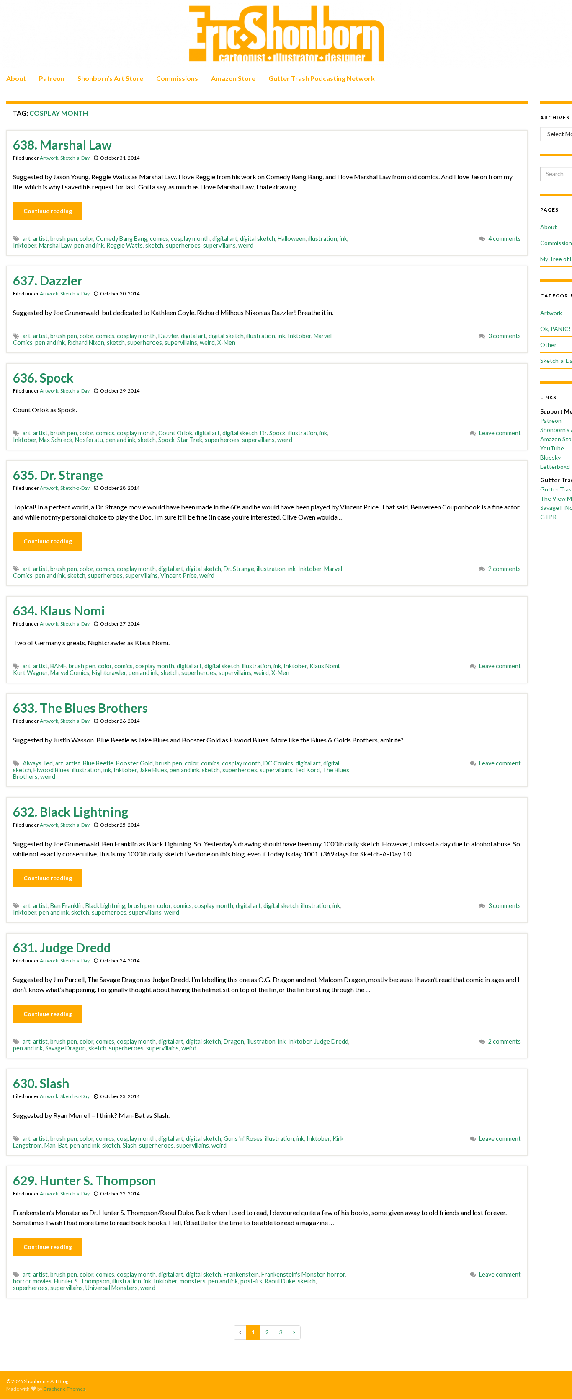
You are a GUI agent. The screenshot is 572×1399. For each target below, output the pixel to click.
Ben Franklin (66, 905)
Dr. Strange (239, 568)
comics (159, 238)
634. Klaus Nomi (59, 610)
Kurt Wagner (30, 672)
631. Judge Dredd (62, 947)
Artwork (49, 158)
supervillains (219, 245)
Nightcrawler (109, 672)
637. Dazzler (47, 280)
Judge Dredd (331, 1041)
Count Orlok (175, 433)
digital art (224, 238)
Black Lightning (105, 905)
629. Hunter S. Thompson (84, 1180)
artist (40, 238)
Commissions (177, 78)
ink (343, 238)
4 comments (504, 238)
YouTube (552, 448)
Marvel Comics (69, 672)
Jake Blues (153, 769)
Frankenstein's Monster (293, 1274)
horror (336, 1274)
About (16, 78)
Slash (130, 1145)
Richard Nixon (85, 342)
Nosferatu (89, 439)
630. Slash (41, 1083)
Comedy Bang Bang (121, 238)
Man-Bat (55, 1145)
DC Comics (278, 763)
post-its (251, 1281)
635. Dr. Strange (58, 474)
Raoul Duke (280, 1281)
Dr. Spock (273, 433)
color (86, 238)
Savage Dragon (65, 1048)
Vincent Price (178, 575)
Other (548, 344)
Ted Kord (307, 769)
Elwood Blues (51, 769)
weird (245, 245)
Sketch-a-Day (75, 158)
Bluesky (550, 457)
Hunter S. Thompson (82, 1281)
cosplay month (190, 238)
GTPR (548, 516)
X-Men (226, 342)
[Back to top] (553, 1380)
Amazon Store (233, 78)
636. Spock (43, 377)
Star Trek (189, 439)
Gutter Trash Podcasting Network (321, 78)
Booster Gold (134, 763)
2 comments (504, 568)
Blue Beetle (98, 763)
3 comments (504, 335)
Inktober (24, 245)
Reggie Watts (124, 245)
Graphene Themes (64, 1389)
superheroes (183, 245)
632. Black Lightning (70, 811)
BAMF (58, 666)
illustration (322, 238)
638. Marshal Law (62, 144)
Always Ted (38, 763)
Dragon (234, 1041)
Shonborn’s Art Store (110, 78)
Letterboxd (555, 466)
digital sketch (257, 238)
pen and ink (89, 245)
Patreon (51, 78)
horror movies (32, 1281)
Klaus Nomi (324, 666)
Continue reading (47, 211)
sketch (154, 245)
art (27, 238)
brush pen (63, 238)
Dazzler (168, 335)
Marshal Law (55, 245)
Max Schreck (55, 439)
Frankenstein (241, 1274)
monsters (193, 1281)
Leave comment (500, 433)
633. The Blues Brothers (80, 707)
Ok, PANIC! (555, 328)
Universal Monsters (111, 1287)
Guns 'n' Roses (243, 1138)
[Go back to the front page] (286, 34)
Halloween (292, 238)
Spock (166, 439)
